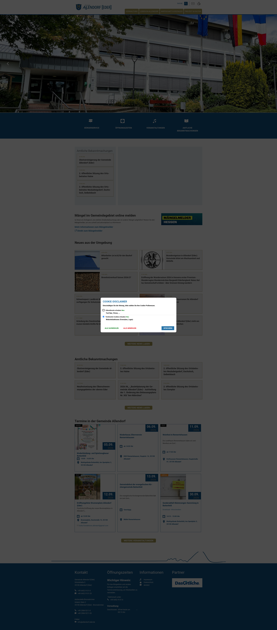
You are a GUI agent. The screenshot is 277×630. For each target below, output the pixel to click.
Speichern (167, 328)
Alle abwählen (129, 328)
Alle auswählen (112, 328)
